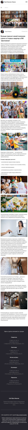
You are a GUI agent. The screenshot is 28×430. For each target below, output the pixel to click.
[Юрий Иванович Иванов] (2, 2)
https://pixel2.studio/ (21, 415)
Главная (5, 401)
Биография (10, 401)
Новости (6, 7)
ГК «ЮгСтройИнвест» (14, 403)
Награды (6, 403)
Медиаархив (21, 401)
